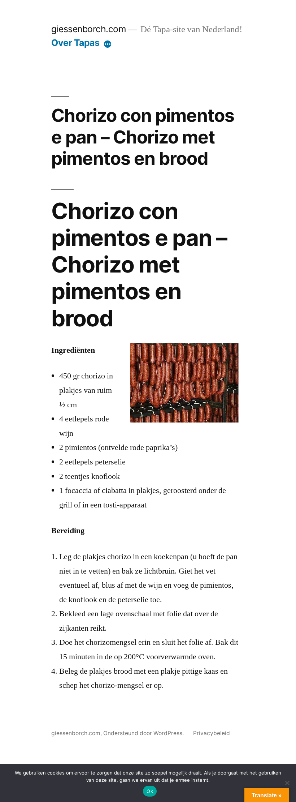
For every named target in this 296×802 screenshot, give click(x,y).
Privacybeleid (211, 733)
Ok (150, 791)
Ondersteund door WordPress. (144, 733)
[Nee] (287, 782)
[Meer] (107, 44)
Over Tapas (75, 42)
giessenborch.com (88, 28)
